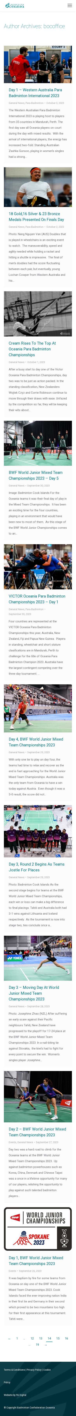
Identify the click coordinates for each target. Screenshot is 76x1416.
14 (49, 1338)
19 (37, 1344)
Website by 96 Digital (15, 1395)
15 (57, 1338)
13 (40, 1338)
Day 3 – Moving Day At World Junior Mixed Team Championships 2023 (34, 993)
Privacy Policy (34, 1370)
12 (32, 1338)
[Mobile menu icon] (69, 5)
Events (12, 1142)
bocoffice (54, 26)
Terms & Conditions (14, 1370)
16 (66, 1338)
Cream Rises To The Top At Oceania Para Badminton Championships (32, 349)
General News (16, 103)
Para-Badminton (34, 103)
